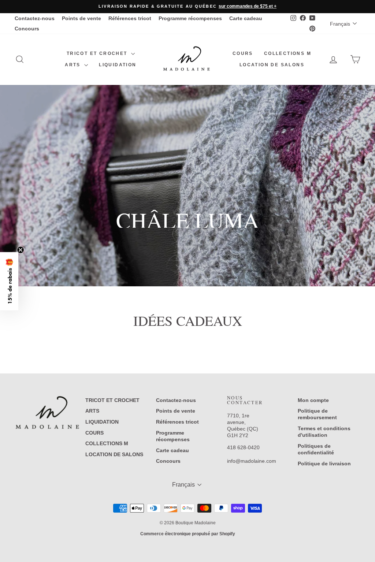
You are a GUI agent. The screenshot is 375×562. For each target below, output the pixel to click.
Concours (27, 28)
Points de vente (81, 18)
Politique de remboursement (317, 414)
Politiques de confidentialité (316, 449)
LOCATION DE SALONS (272, 64)
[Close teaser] (20, 249)
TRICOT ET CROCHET (98, 53)
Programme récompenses (190, 18)
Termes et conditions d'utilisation (324, 431)
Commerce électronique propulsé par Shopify (187, 533)
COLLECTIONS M (287, 53)
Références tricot (129, 18)
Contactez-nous (35, 18)
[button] (9, 281)
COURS (243, 53)
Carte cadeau (245, 18)
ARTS (73, 64)
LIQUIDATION (117, 64)
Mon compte (313, 400)
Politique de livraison (324, 463)
